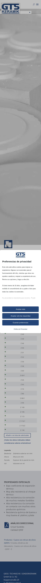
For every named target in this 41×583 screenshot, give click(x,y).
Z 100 (22, 407)
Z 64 (22, 380)
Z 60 (22, 371)
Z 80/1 (22, 398)
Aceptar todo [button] (20, 309)
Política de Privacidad (20, 329)
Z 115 (22, 416)
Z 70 (22, 389)
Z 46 (22, 343)
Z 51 (22, 352)
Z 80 (22, 393)
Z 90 (22, 403)
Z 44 (22, 339)
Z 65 (22, 384)
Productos (8, 540)
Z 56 (22, 362)
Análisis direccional (22, 523)
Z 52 (22, 357)
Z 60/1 (22, 375)
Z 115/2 (22, 426)
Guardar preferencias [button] (20, 322)
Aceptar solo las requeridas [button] (20, 316)
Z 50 (22, 348)
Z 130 (22, 430)
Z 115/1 (22, 421)
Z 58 (22, 366)
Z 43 (22, 334)
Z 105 (22, 412)
